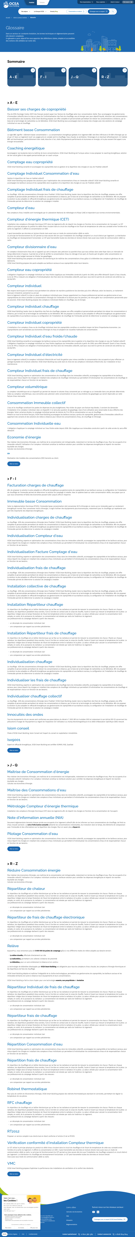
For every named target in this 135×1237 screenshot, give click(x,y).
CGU (23, 1234)
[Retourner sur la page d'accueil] (11, 4)
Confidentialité (33, 1234)
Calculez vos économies (74, 1212)
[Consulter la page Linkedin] (98, 1211)
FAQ (67, 1216)
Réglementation (71, 1224)
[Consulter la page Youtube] (93, 1211)
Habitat (31, 2)
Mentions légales (12, 1234)
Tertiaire (42, 2)
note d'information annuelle (37, 825)
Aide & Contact (115, 2)
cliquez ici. (76, 827)
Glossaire (69, 1220)
